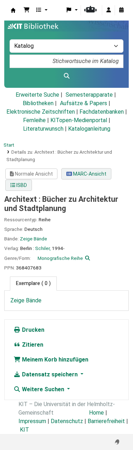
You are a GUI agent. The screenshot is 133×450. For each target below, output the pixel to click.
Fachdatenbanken (101, 111)
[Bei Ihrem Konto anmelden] (108, 10)
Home (96, 412)
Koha (13, 10)
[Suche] (66, 76)
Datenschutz (67, 421)
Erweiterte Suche (37, 94)
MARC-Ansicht (89, 174)
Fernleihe (34, 120)
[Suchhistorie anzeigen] (121, 10)
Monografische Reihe (60, 258)
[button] (27, 10)
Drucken (32, 329)
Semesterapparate (89, 94)
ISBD (21, 185)
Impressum (32, 421)
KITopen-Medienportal (78, 120)
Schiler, (43, 248)
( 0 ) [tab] (33, 283)
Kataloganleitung (89, 128)
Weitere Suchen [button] (43, 389)
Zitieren (32, 344)
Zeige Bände (33, 238)
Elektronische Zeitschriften (40, 111)
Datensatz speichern (50, 374)
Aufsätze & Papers (83, 103)
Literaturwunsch (43, 128)
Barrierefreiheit (106, 421)
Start (9, 145)
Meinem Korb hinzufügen (54, 359)
